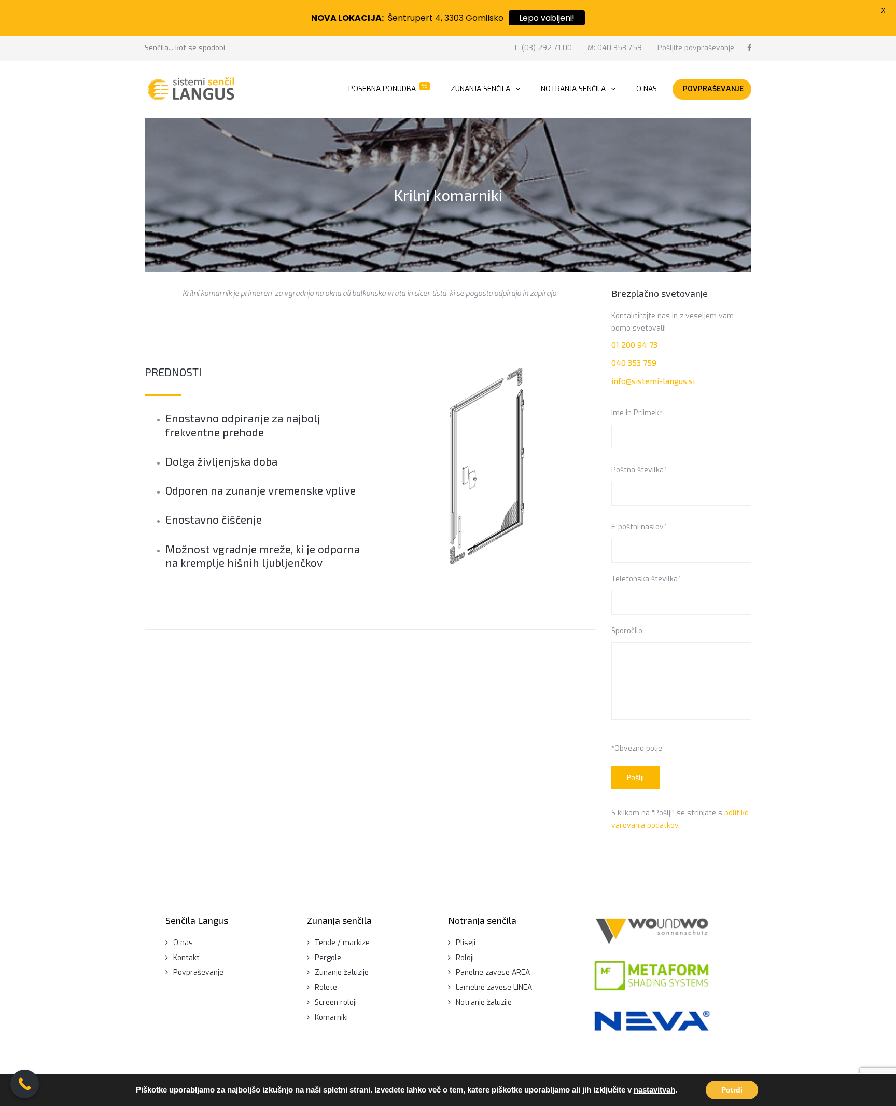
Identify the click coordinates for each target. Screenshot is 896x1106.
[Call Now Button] (24, 1084)
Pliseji (465, 943)
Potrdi (732, 1090)
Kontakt (186, 958)
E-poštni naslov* (639, 527)
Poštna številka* (639, 470)
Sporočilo (626, 631)
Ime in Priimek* (636, 413)
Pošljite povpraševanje (695, 48)
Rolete (326, 987)
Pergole (328, 958)
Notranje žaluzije (484, 1002)
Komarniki (331, 1017)
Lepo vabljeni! (547, 18)
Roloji (465, 958)
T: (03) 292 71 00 (542, 48)
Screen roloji (336, 1002)
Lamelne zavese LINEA (494, 987)
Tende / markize (342, 943)
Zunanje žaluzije (342, 972)
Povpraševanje (198, 972)
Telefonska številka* (646, 579)
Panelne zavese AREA (493, 972)
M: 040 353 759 (614, 48)
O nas (183, 943)
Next (566, 466)
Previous (408, 466)
